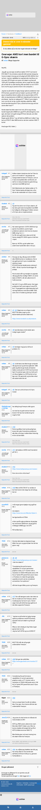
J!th (3, 616)
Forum (4, 34)
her (19, 776)
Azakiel (4, 203)
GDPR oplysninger (29, 785)
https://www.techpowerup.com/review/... (25, 469)
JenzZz (4, 717)
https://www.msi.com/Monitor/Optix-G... (24, 513)
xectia (4, 227)
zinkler (4, 257)
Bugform (19, 783)
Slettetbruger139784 (6, 407)
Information (20, 785)
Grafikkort (18, 34)
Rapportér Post (6, 197)
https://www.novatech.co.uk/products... (24, 319)
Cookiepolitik (33, 783)
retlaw (6, 60)
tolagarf (4, 173)
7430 (3, 541)
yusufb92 (5, 504)
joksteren (5, 558)
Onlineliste (25, 783)
